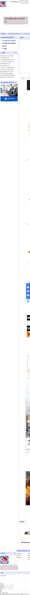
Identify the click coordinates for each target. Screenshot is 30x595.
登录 (1, 591)
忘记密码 (2, 592)
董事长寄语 (18, 555)
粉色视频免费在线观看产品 (15, 33)
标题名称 (3, 553)
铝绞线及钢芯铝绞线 (4, 56)
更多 (15, 553)
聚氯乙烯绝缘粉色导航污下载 (6, 70)
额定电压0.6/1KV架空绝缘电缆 (7, 54)
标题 (2, 572)
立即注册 (6, 592)
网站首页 (3, 33)
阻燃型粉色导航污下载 (5, 62)
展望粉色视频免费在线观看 (19, 557)
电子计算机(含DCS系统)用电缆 (7, 68)
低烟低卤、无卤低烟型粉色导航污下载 (8, 66)
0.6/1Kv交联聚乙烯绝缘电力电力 (7, 60)
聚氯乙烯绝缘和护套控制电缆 (6, 72)
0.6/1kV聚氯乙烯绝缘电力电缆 (6, 58)
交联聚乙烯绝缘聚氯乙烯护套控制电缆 (8, 73)
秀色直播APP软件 (8, 594)
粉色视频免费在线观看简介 (19, 553)
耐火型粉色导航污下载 (5, 64)
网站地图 (2, 594)
